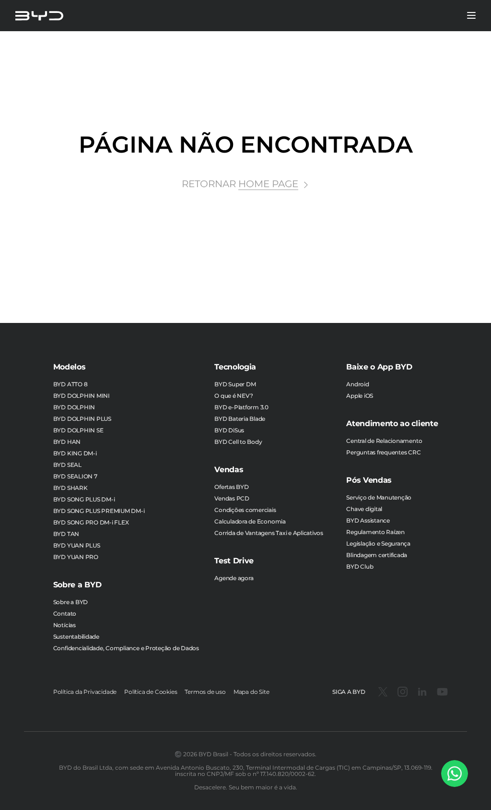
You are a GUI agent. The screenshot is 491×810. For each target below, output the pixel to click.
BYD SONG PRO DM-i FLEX (91, 522)
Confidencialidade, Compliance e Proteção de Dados (126, 648)
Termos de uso (205, 691)
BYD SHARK (70, 487)
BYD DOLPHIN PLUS (82, 418)
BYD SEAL (67, 464)
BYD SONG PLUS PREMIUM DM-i (99, 510)
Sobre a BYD (70, 602)
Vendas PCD (231, 498)
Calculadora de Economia (249, 521)
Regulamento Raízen (375, 532)
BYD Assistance (368, 520)
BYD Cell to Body (238, 441)
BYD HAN (67, 441)
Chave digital (364, 508)
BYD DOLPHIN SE (78, 430)
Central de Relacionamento (384, 440)
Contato (64, 613)
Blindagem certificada (376, 555)
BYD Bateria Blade (239, 418)
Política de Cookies (150, 691)
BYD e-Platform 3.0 (241, 407)
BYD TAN (66, 533)
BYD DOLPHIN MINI (81, 395)
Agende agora (233, 578)
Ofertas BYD (231, 486)
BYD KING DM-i (75, 453)
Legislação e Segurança (378, 543)
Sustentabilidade (76, 636)
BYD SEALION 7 (75, 476)
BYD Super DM (235, 384)
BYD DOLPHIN (74, 407)
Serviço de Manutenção (378, 497)
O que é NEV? (233, 395)
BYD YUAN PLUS (76, 545)
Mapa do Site (251, 691)
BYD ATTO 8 (70, 384)
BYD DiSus (229, 430)
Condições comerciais (245, 509)
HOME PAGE (268, 184)
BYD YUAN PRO (75, 556)
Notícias (64, 625)
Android (357, 384)
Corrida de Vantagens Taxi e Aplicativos (268, 532)
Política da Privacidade (85, 691)
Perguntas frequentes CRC (383, 452)
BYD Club (359, 566)
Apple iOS (359, 395)
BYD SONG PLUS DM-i (84, 499)
